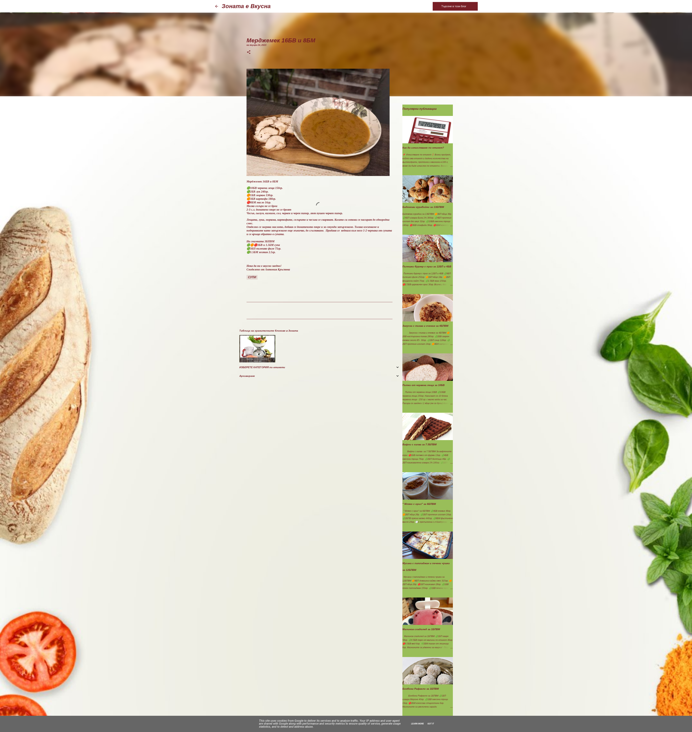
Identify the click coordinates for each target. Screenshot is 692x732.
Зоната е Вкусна (246, 6)
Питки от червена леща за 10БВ (423, 385)
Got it (430, 723)
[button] (249, 52)
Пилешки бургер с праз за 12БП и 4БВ (426, 266)
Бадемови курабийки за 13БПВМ (423, 207)
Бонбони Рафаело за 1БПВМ (420, 688)
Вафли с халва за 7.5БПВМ (419, 444)
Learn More (417, 723)
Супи (252, 277)
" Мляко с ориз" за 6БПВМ (419, 503)
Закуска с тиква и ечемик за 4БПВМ (425, 325)
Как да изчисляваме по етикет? (423, 147)
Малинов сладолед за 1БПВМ (421, 629)
